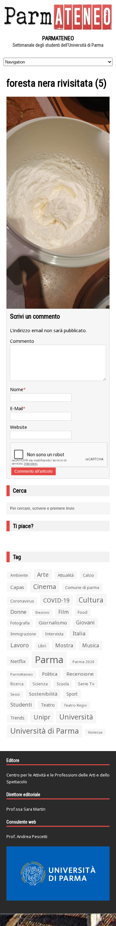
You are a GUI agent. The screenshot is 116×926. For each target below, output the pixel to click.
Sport (72, 694)
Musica (90, 645)
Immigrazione (23, 634)
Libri (42, 646)
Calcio (88, 575)
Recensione (80, 673)
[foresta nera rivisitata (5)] (58, 305)
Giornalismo (53, 622)
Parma (49, 659)
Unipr (42, 717)
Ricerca (17, 684)
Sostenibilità (43, 693)
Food (82, 612)
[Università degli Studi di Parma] (58, 873)
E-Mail (16, 408)
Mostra (64, 645)
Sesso (15, 694)
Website (18, 427)
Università (76, 716)
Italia (78, 633)
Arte (43, 574)
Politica (49, 673)
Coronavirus (22, 601)
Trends (17, 718)
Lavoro (19, 645)
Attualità (66, 575)
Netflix (18, 661)
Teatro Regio (75, 705)
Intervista (54, 634)
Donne (18, 611)
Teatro (48, 705)
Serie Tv (86, 684)
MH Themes (69, 916)
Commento (22, 341)
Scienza (40, 684)
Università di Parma (44, 731)
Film (63, 611)
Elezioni (42, 612)
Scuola (63, 684)
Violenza (95, 732)
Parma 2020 (83, 661)
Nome (16, 389)
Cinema (44, 586)
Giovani (85, 622)
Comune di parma (82, 587)
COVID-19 (56, 600)
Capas (17, 587)
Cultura (91, 599)
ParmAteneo (21, 674)
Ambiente (19, 575)
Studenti (21, 704)
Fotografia (20, 623)
